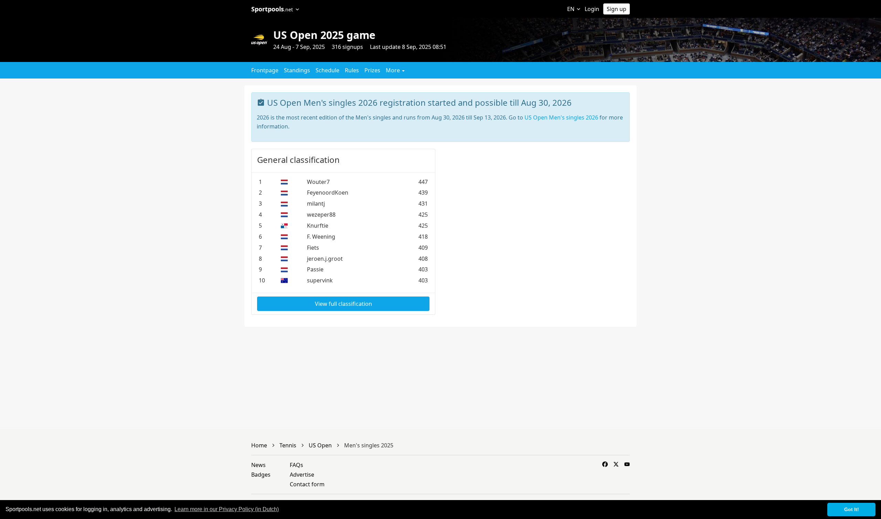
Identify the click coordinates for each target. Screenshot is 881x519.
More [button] (393, 70)
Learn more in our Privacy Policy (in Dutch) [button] (226, 509)
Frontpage (264, 70)
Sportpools (272, 9)
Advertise (302, 474)
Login (592, 9)
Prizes (372, 70)
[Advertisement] (710, 133)
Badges (260, 474)
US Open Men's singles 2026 (561, 117)
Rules (352, 70)
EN (571, 9)
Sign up (616, 9)
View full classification (343, 304)
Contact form (307, 484)
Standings (297, 70)
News (258, 465)
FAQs (296, 465)
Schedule (327, 70)
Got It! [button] (851, 509)
